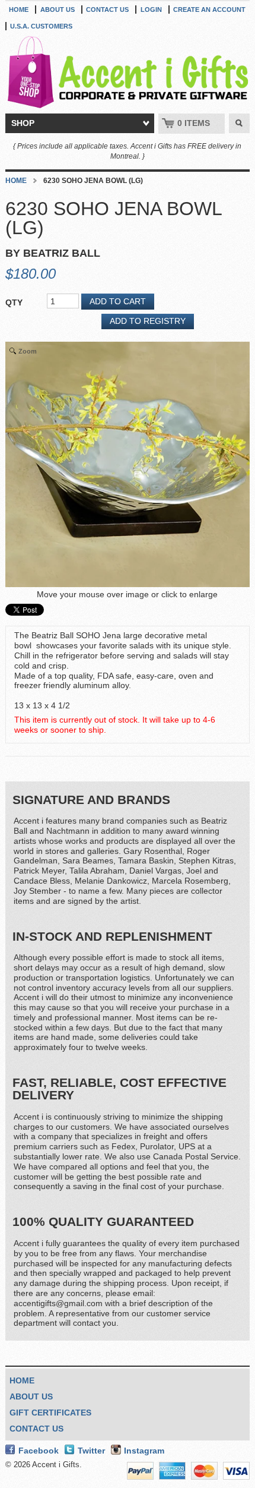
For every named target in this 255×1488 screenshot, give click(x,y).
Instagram (144, 1450)
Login (151, 9)
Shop (22, 123)
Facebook (38, 1450)
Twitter (91, 1450)
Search (239, 124)
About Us (57, 9)
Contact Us (107, 9)
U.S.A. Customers (41, 26)
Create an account (209, 9)
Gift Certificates (50, 1412)
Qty (14, 302)
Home (18, 9)
